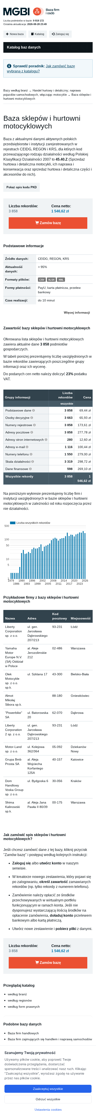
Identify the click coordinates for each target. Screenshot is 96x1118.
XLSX (51, 279)
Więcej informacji (77, 312)
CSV (41, 279)
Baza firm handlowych (23, 1033)
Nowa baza (16, 34)
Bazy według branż (15, 90)
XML (61, 279)
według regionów (20, 1000)
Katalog (39, 34)
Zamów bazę (50, 223)
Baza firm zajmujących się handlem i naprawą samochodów (50, 1039)
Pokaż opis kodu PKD (21, 187)
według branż (17, 994)
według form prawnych (24, 1006)
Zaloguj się (62, 34)
